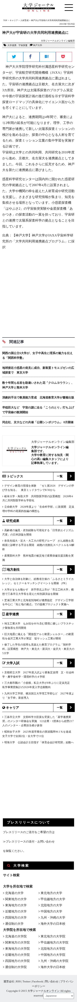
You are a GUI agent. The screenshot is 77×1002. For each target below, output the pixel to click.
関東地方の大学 (16, 899)
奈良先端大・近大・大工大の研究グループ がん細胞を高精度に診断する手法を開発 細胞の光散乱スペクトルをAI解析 (38, 545)
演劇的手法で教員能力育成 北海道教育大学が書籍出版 (38, 397)
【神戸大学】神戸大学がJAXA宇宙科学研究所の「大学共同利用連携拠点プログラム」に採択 (38, 241)
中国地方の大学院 (53, 954)
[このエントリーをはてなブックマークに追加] (48, 57)
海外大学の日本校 (53, 923)
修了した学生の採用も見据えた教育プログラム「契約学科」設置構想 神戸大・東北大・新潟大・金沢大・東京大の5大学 (38, 649)
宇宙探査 (23, 45)
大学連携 (11, 45)
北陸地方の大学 (51, 905)
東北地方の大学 (51, 893)
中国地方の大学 (51, 911)
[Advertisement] (38, 292)
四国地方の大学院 (17, 961)
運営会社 (8, 981)
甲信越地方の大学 (53, 899)
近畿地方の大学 (16, 911)
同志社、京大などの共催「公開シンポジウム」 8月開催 (38, 422)
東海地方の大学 (16, 905)
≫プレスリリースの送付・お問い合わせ (29, 841)
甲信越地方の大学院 (54, 942)
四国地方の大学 (16, 917)
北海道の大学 (14, 893)
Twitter (26, 981)
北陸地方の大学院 (53, 948)
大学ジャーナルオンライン (44, 990)
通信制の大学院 (16, 967)
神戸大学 (37, 45)
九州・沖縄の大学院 (54, 961)
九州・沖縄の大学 (53, 917)
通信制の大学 (14, 923)
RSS (18, 981)
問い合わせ (51, 981)
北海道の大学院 (16, 936)
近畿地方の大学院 (17, 954)
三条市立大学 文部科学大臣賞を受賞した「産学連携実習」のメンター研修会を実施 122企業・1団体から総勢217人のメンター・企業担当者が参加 (38, 721)
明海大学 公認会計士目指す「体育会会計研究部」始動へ (39, 742)
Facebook (37, 981)
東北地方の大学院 (53, 936)
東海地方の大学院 (17, 948)
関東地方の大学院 (17, 942)
